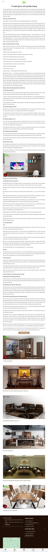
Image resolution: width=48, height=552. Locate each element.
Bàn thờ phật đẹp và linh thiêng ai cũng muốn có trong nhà (15, 390)
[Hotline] (24, 549)
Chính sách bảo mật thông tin (30, 531)
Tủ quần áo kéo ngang (7, 361)
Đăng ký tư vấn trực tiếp (29, 526)
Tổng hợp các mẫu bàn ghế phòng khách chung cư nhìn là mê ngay (17, 480)
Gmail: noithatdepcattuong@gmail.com (32, 522)
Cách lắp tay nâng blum (8, 450)
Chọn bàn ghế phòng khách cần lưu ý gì (11, 420)
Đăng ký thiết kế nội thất (30, 524)
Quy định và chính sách (30, 533)
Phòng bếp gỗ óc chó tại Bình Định (10, 510)
